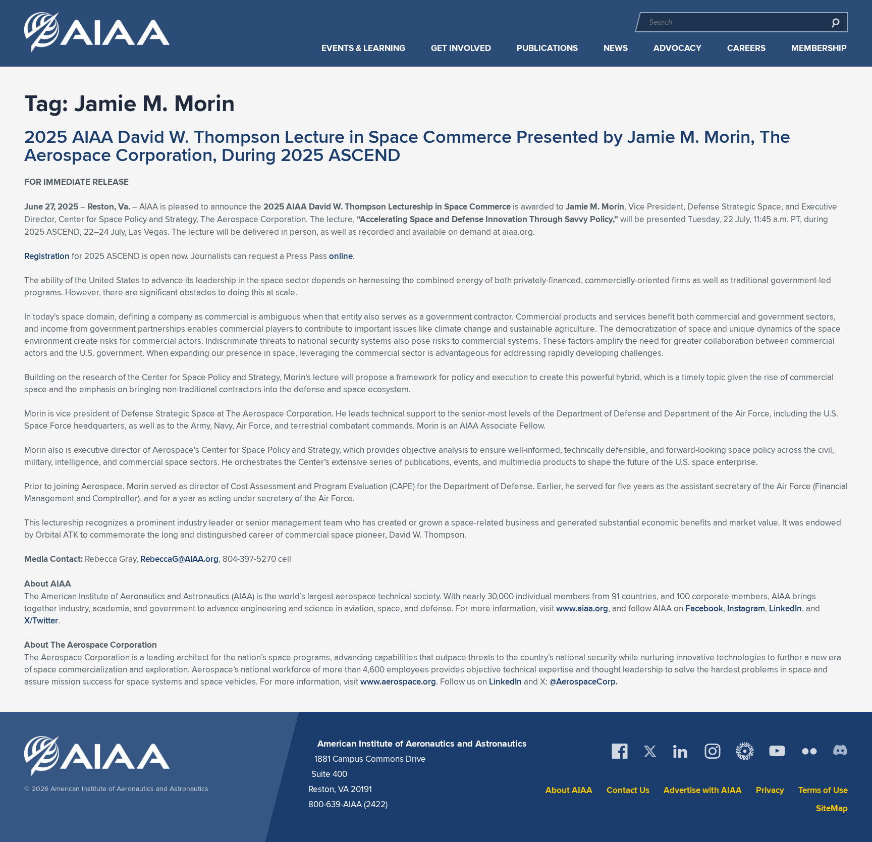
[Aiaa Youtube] (777, 751)
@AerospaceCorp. (584, 681)
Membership (819, 48)
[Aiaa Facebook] (620, 751)
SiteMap (832, 808)
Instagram (746, 608)
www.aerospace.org (398, 681)
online (341, 256)
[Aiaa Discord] (840, 751)
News (616, 48)
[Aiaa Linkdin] (680, 751)
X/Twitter (41, 620)
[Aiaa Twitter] (650, 751)
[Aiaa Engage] (745, 751)
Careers (746, 48)
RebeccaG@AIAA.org (179, 559)
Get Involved (461, 48)
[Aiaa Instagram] (712, 751)
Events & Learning (363, 48)
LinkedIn (785, 608)
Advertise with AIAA (703, 790)
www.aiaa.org (582, 608)
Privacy (770, 790)
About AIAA (569, 790)
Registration (47, 256)
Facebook (704, 608)
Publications (547, 48)
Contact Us (628, 790)
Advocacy (677, 48)
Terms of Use (823, 790)
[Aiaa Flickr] (809, 751)
